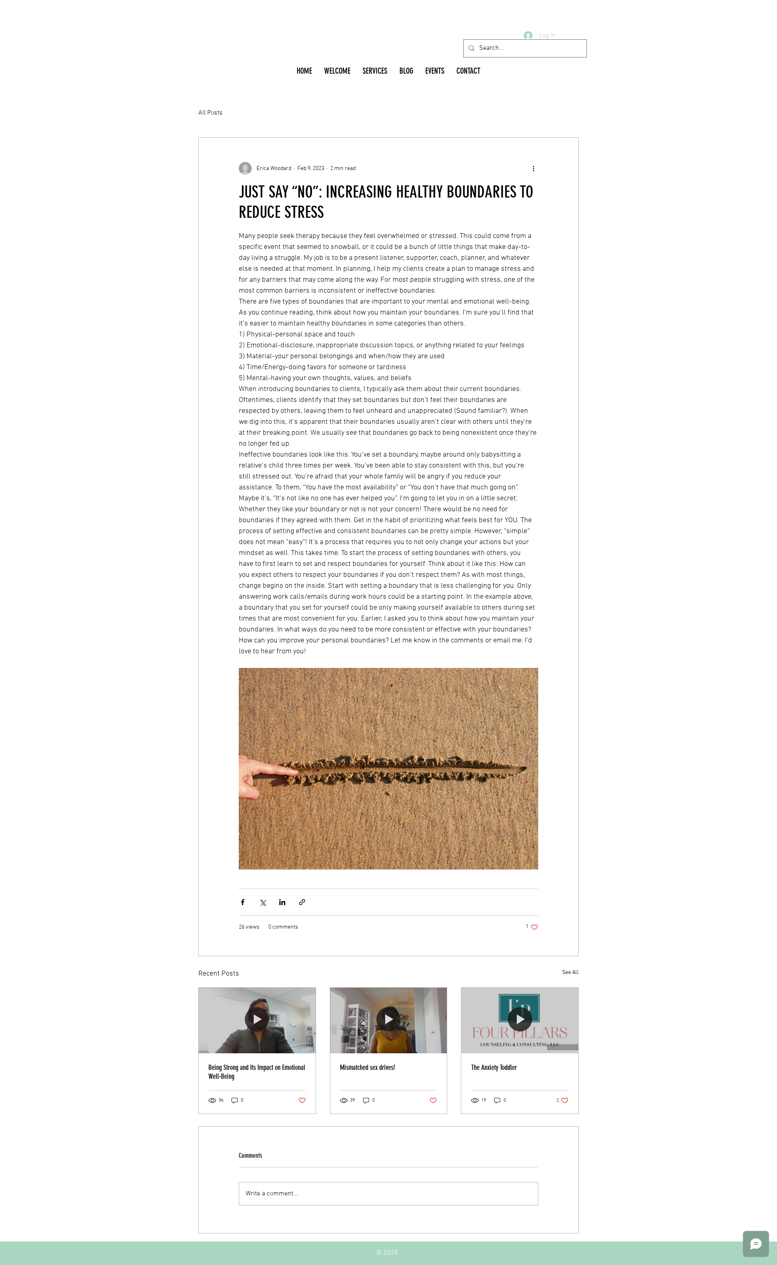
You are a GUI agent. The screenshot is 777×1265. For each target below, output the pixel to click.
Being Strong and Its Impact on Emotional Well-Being (256, 1072)
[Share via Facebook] (242, 902)
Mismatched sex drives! (367, 1067)
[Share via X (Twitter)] (262, 902)
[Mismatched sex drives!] (388, 1020)
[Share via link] (302, 902)
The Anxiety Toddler (494, 1067)
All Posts (210, 113)
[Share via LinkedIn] (282, 902)
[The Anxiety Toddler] (519, 1020)
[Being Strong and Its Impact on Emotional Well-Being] (257, 1020)
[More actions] (533, 168)
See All (570, 972)
